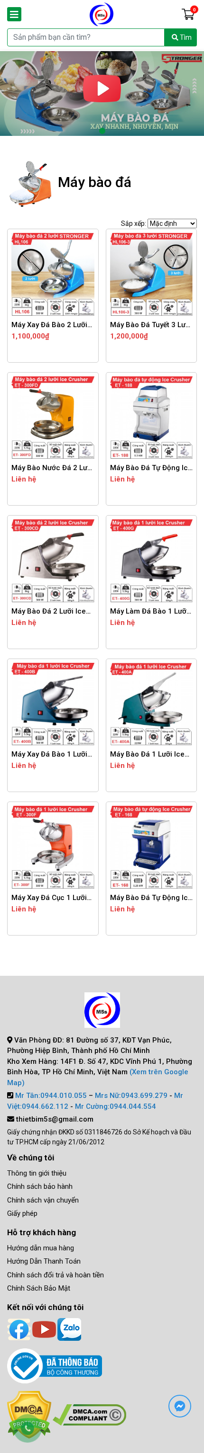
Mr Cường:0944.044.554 (115, 1106)
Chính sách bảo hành (40, 1186)
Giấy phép (22, 1213)
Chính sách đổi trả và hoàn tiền (55, 1275)
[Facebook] (19, 1328)
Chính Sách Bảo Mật (38, 1288)
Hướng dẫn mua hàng (40, 1248)
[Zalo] (69, 1328)
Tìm (185, 37)
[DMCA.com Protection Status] (89, 1414)
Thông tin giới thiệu (36, 1173)
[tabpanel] (102, 93)
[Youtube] (44, 1328)
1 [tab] (102, 131)
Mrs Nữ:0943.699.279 (131, 1095)
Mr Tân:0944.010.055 (51, 1095)
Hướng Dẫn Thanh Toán (44, 1261)
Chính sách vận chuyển (43, 1200)
